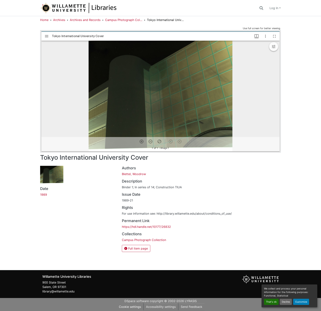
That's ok (271, 301)
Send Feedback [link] (191, 307)
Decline (286, 301)
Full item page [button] (137, 248)
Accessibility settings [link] (161, 307)
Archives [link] (59, 20)
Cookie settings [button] (130, 307)
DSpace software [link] (136, 301)
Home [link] (44, 20)
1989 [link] (43, 194)
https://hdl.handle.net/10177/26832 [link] (146, 227)
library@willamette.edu (58, 291)
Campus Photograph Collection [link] (123, 20)
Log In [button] (274, 8)
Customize (301, 301)
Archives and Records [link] (85, 20)
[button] (90, 7)
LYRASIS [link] (191, 301)
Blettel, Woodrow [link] (134, 174)
